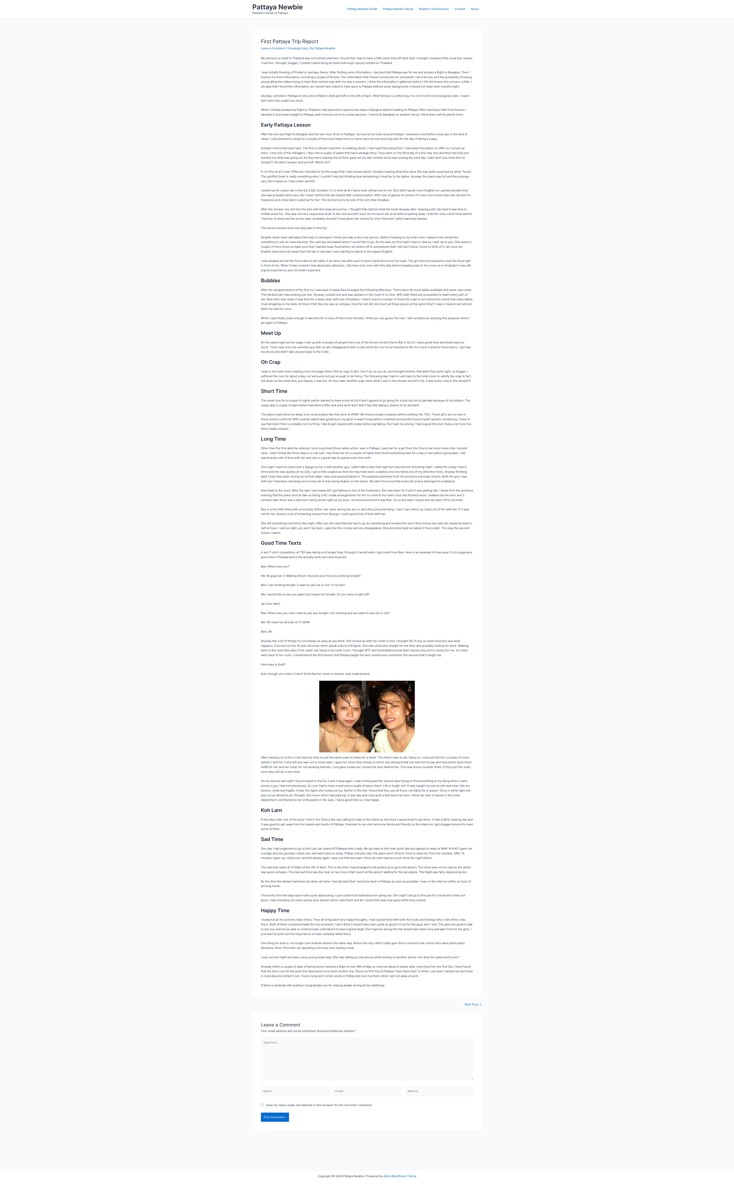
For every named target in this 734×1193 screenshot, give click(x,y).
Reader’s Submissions (434, 9)
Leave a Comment (273, 48)
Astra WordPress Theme (400, 1176)
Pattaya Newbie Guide (362, 9)
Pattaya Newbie (277, 7)
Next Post (473, 1004)
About (475, 9)
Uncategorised (298, 48)
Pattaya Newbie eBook (398, 9)
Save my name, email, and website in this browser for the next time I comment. (319, 1105)
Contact (460, 9)
